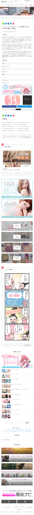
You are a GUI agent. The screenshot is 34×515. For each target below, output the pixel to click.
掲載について (7, 507)
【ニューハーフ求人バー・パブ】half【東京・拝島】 (9, 137)
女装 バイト (12, 429)
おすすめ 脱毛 (14, 431)
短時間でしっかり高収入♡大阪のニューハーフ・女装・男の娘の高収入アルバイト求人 (16, 122)
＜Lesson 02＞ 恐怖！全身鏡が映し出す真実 (16, 404)
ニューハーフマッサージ (7, 431)
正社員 (27, 429)
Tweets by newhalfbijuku (5, 439)
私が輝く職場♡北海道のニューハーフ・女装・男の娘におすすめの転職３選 (14, 124)
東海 (14, 31)
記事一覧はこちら (28, 345)
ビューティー (12, 5)
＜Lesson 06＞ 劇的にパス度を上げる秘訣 (16, 384)
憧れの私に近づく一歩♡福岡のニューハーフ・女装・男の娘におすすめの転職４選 (15, 126)
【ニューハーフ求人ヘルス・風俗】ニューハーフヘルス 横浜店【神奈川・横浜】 (24, 137)
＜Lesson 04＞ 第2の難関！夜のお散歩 (15, 394)
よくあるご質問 (31, 5)
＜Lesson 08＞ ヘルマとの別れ (14, 374)
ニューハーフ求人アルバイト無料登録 (7, 31)
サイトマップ (14, 507)
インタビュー (17, 5)
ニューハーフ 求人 (6, 429)
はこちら (29, 0)
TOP (3, 506)
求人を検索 (16, 506)
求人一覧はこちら (28, 344)
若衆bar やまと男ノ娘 (5, 82)
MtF (30, 429)
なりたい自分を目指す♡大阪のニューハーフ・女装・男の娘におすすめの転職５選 (15, 128)
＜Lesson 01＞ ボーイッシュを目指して (15, 409)
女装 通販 (17, 429)
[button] (33, 11)
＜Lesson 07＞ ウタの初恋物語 (14, 379)
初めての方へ (21, 5)
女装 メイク (22, 429)
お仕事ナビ (22, 506)
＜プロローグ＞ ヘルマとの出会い (15, 414)
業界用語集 (18, 509)
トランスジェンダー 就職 (27, 431)
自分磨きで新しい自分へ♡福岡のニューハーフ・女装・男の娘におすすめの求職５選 (15, 130)
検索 (27, 422)
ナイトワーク (20, 431)
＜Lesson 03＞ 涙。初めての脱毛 (15, 399)
